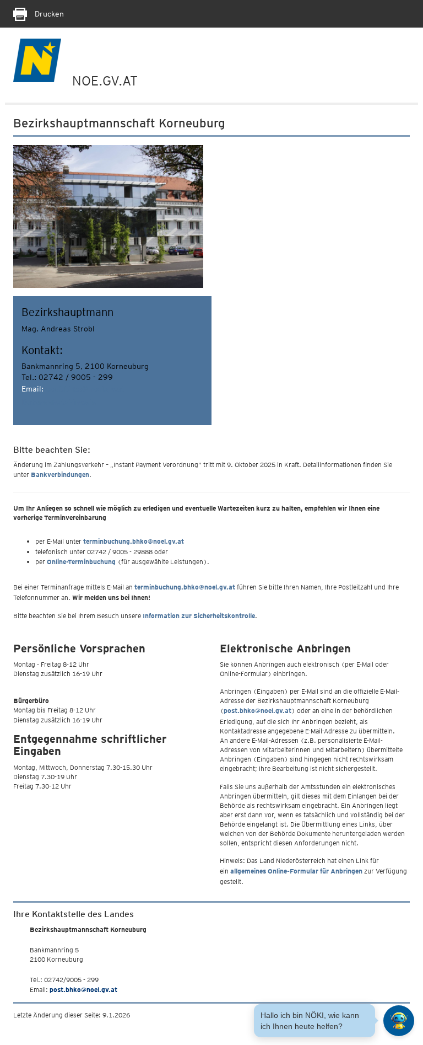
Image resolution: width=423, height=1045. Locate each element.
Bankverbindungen (60, 474)
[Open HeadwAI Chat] (398, 1020)
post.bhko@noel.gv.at (85, 388)
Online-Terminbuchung (81, 562)
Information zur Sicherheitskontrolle (199, 616)
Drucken (48, 13)
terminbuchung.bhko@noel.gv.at (133, 541)
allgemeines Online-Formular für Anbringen (296, 871)
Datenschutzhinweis (58, 402)
